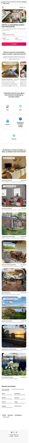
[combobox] (14, 35)
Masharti (16, 436)
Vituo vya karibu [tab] (5, 389)
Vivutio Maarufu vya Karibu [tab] (17, 389)
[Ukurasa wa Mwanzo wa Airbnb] (3, 7)
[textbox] (8, 40)
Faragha (11, 436)
